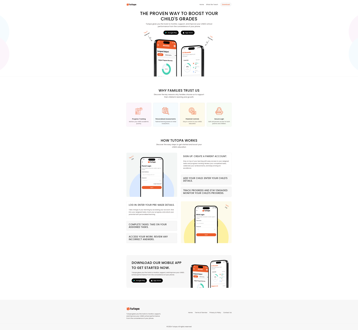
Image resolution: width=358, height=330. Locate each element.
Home (202, 4)
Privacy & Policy (215, 312)
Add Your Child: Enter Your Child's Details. (205, 179)
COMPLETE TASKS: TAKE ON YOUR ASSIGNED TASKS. (148, 226)
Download (226, 4)
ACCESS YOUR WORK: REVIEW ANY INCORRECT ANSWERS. (148, 238)
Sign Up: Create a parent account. (205, 156)
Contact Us (227, 312)
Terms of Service (201, 312)
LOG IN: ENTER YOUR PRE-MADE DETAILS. (152, 204)
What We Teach (212, 4)
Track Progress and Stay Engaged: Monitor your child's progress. (205, 192)
